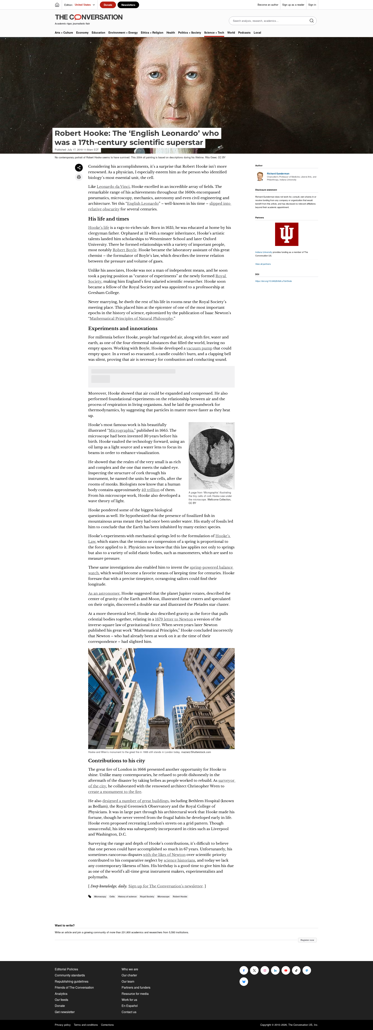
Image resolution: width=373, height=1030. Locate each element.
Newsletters (128, 5)
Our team (128, 981)
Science (214, 32)
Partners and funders (136, 987)
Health (170, 32)
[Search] (311, 21)
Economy (82, 32)
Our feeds (61, 999)
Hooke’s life (98, 228)
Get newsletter (65, 1012)
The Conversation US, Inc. (303, 1025)
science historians (179, 860)
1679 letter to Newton (174, 619)
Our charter (129, 975)
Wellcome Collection (218, 499)
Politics (189, 32)
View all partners (263, 263)
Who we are (130, 969)
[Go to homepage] (57, 5)
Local (257, 32)
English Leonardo (143, 203)
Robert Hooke (180, 896)
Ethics (152, 32)
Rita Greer (210, 157)
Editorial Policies (66, 969)
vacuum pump (199, 348)
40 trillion (150, 490)
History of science (127, 896)
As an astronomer (103, 593)
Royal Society (147, 896)
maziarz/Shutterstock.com (196, 752)
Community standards (70, 975)
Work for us (129, 999)
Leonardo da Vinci (113, 187)
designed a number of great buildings (135, 801)
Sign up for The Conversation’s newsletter (165, 886)
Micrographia (121, 430)
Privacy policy (63, 1025)
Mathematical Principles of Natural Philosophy (131, 318)
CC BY (222, 157)
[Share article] (79, 168)
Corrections (107, 1025)
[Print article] (79, 177)
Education (98, 32)
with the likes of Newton (164, 855)
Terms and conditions (86, 1025)
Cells (112, 896)
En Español (130, 1005)
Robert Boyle (125, 250)
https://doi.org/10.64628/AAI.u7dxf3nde (273, 280)
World (231, 32)
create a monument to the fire (114, 792)
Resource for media (135, 993)
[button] (212, 456)
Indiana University (263, 252)
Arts (64, 32)
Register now (307, 940)
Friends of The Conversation (74, 987)
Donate (108, 5)
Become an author (268, 4)
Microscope (163, 896)
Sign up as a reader (293, 4)
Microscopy (100, 896)
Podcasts (244, 32)
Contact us (129, 1012)
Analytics (61, 993)
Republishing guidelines (71, 981)
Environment (123, 32)
